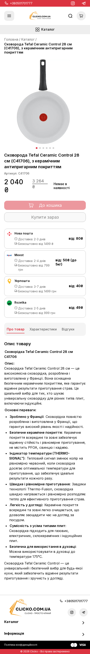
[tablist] (45, 329)
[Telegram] (84, 3)
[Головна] (40, 15)
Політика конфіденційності (20, 644)
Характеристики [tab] (43, 329)
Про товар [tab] (15, 329)
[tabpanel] (45, 461)
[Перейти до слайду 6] (53, 148)
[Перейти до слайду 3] (43, 148)
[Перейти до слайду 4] (47, 148)
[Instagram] (73, 3)
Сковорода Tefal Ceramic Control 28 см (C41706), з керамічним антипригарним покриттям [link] (38, 48)
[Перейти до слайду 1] (36, 148)
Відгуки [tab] (68, 329)
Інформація (14, 633)
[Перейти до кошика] (81, 15)
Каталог (28, 39)
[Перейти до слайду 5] (50, 148)
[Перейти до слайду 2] (40, 148)
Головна (11, 39)
